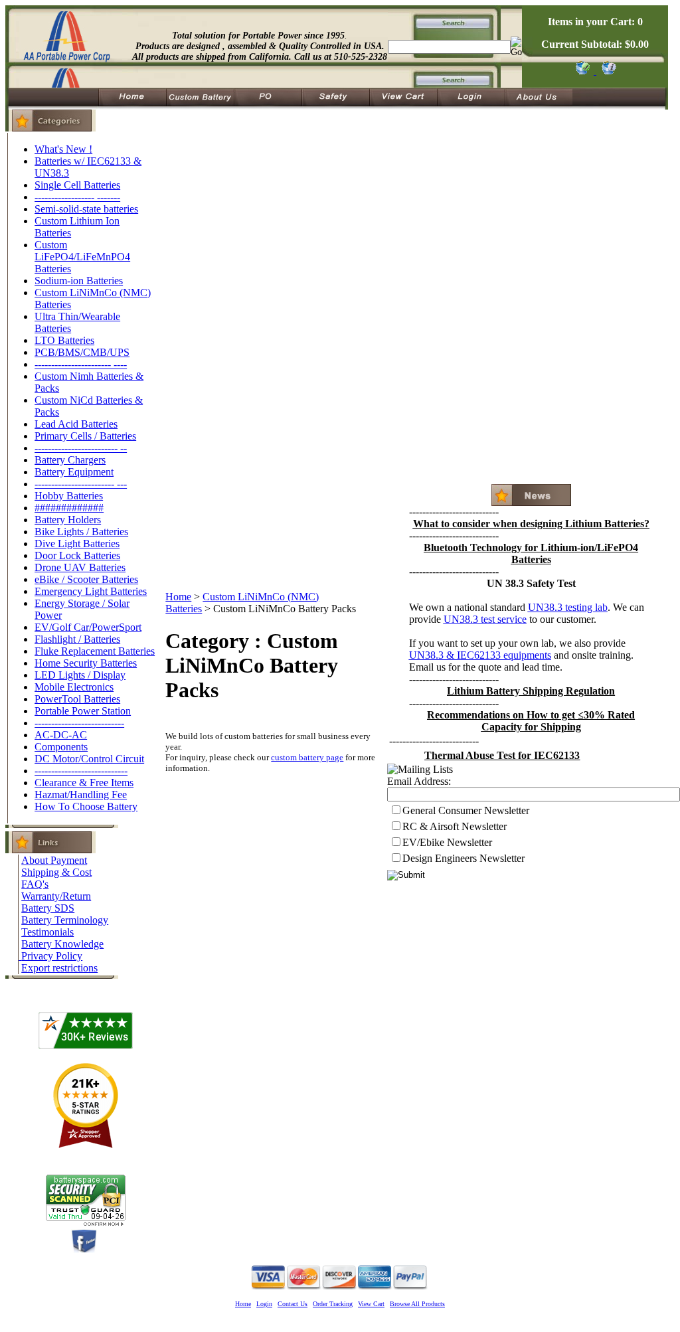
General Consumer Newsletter (465, 810)
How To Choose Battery (86, 806)
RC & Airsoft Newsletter (454, 826)
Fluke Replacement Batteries (95, 651)
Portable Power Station (83, 710)
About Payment (54, 860)
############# (69, 507)
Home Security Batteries (86, 663)
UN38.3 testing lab (568, 607)
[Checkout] (582, 70)
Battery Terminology (64, 920)
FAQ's (34, 884)
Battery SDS (47, 908)
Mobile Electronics (74, 687)
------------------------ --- (81, 483)
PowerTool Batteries (77, 699)
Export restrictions (59, 967)
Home (178, 596)
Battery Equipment (74, 471)
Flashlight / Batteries (77, 639)
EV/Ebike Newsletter (447, 842)
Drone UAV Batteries (80, 567)
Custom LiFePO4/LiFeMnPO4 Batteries (82, 256)
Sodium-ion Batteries (79, 280)
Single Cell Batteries (77, 185)
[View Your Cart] (607, 70)
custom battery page (307, 757)
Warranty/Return (56, 896)
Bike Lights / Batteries (81, 531)
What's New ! (63, 149)
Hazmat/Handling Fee (81, 794)
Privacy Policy (51, 955)
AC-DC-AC (61, 734)
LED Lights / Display (80, 675)
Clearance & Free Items (84, 782)
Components (61, 746)
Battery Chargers (70, 459)
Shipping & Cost (56, 872)
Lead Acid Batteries (76, 424)
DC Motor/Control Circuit (89, 758)
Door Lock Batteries (77, 555)
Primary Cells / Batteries (85, 436)
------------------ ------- (77, 197)
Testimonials (47, 932)
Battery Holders (68, 519)
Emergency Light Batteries (91, 591)
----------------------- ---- (81, 364)
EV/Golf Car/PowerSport (88, 627)
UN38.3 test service (485, 619)
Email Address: (419, 781)
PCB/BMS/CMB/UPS (82, 352)
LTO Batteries (64, 340)
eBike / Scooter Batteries (86, 579)
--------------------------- (79, 722)
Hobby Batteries (69, 495)
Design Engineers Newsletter (463, 858)
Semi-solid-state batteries (86, 208)
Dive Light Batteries (77, 543)
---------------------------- (81, 770)
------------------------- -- (81, 448)
